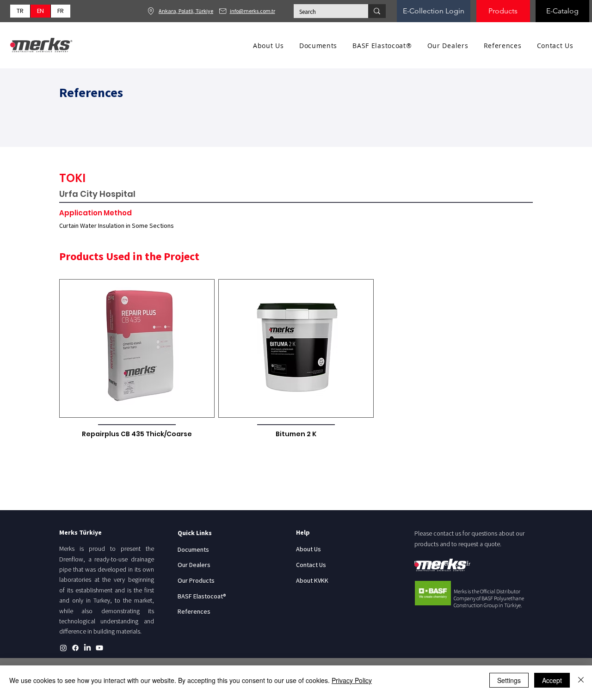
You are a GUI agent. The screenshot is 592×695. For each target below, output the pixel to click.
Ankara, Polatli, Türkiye (186, 10)
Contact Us (311, 565)
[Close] (580, 680)
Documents (193, 549)
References (194, 611)
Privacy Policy (352, 680)
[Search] (377, 11)
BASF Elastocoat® (202, 596)
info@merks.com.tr (252, 10)
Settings (509, 680)
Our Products (196, 580)
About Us (308, 549)
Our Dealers (194, 565)
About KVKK (312, 580)
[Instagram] (63, 648)
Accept (552, 680)
